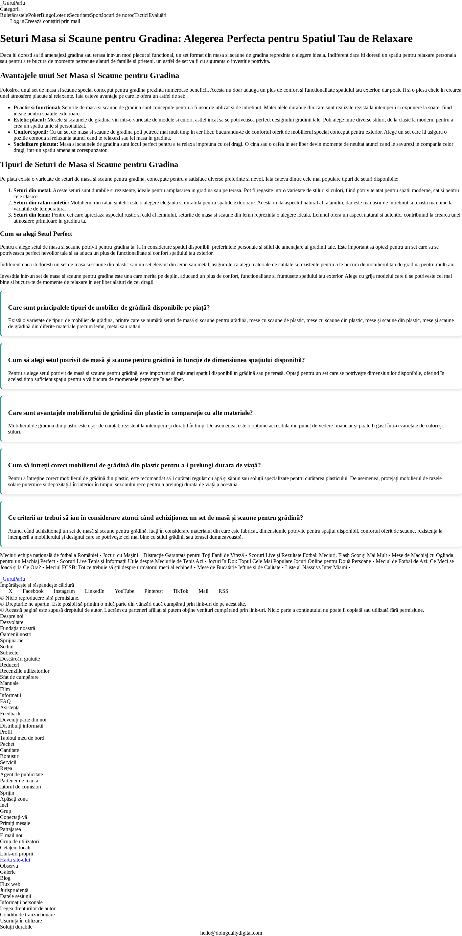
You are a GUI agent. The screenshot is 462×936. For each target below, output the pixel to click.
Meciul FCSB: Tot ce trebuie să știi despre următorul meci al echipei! (119, 567)
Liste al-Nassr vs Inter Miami (316, 567)
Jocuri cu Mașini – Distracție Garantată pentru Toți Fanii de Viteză (173, 555)
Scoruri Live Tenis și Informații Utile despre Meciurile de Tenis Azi (131, 561)
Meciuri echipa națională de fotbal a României (49, 555)
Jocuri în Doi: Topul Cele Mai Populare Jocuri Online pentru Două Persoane (289, 561)
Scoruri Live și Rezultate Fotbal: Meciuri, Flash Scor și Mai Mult (318, 555)
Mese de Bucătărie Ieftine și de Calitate (238, 567)
